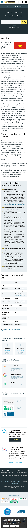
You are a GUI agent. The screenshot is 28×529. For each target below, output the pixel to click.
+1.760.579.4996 (16, 481)
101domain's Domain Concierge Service (14, 204)
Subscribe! (15, 439)
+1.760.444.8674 (20, 350)
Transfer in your (20, 295)
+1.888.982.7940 (14, 483)
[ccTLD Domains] (9, 6)
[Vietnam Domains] (13, 6)
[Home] (7, 6)
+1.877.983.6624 (5, 481)
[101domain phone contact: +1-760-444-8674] (19, 2)
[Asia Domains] (11, 6)
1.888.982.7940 (7, 350)
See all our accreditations (15, 462)
